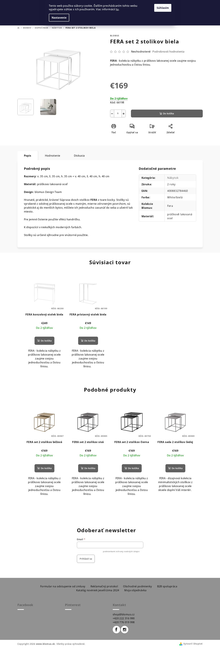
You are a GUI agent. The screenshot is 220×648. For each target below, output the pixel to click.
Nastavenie (59, 17)
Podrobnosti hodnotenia (168, 51)
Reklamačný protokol (104, 586)
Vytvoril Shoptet (193, 643)
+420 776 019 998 (124, 622)
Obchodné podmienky (137, 586)
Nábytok (172, 178)
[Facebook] (116, 629)
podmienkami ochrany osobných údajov (121, 551)
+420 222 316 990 (124, 618)
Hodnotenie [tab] (52, 155)
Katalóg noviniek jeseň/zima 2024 (97, 590)
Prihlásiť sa (86, 558)
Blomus (114, 35)
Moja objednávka (135, 590)
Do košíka (168, 113)
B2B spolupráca (167, 586)
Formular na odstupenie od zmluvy (62, 586)
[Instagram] (124, 629)
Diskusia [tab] (79, 155)
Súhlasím (163, 8)
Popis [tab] (27, 155)
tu (117, 9)
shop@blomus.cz (124, 614)
